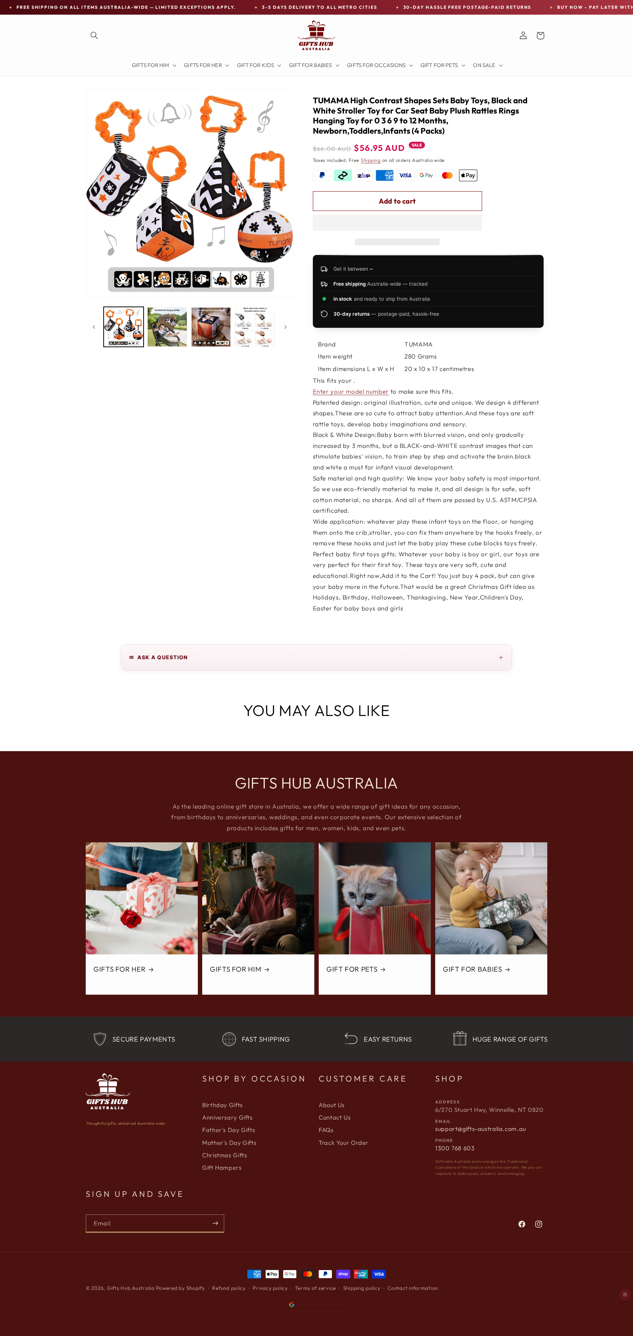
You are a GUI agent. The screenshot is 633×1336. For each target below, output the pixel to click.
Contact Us (335, 1117)
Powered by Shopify (180, 1288)
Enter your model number (351, 391)
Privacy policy (270, 1288)
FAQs (326, 1129)
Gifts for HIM (235, 969)
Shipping (371, 160)
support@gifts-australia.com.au (480, 1128)
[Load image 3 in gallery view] (211, 327)
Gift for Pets (351, 969)
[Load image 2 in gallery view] (167, 327)
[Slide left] (94, 327)
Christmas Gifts (224, 1155)
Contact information (413, 1288)
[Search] (94, 35)
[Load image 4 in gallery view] (255, 327)
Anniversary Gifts (227, 1117)
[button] (397, 223)
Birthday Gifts (222, 1105)
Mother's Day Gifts (229, 1142)
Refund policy (229, 1288)
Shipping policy (362, 1288)
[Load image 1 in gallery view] (124, 327)
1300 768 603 (455, 1148)
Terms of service (315, 1288)
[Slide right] (285, 327)
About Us (332, 1105)
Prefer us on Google (320, 1304)
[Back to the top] (625, 1294)
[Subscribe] (215, 1223)
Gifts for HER (119, 969)
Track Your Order (344, 1142)
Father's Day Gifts (228, 1129)
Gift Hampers (222, 1167)
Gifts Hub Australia (131, 1288)
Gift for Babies (472, 969)
